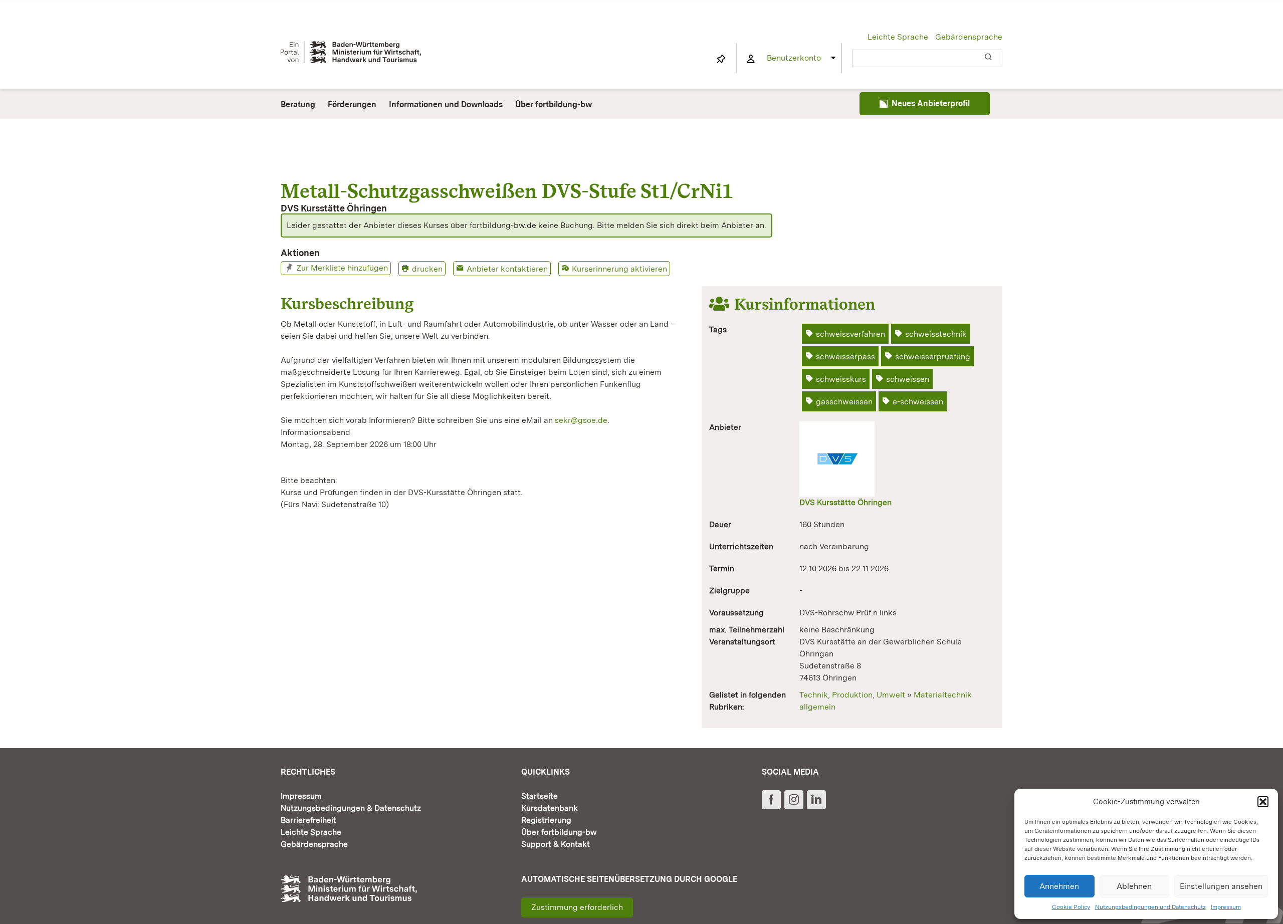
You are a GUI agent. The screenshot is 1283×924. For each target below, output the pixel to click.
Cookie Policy (1071, 906)
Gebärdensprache (968, 37)
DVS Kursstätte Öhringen (845, 502)
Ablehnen (1134, 886)
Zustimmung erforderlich (577, 907)
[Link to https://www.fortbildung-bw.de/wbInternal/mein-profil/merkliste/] (721, 59)
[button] (1263, 802)
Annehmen (1059, 886)
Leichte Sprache (898, 37)
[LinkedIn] (816, 799)
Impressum (1226, 906)
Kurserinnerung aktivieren (619, 269)
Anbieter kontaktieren (507, 269)
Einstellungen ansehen (1221, 886)
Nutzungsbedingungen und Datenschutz (1150, 906)
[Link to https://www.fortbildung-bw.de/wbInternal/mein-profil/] (750, 59)
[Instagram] (793, 799)
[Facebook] (771, 799)
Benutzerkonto (794, 58)
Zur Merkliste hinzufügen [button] (342, 268)
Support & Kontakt (555, 844)
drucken (427, 269)
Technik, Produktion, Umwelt (852, 695)
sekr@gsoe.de (581, 420)
